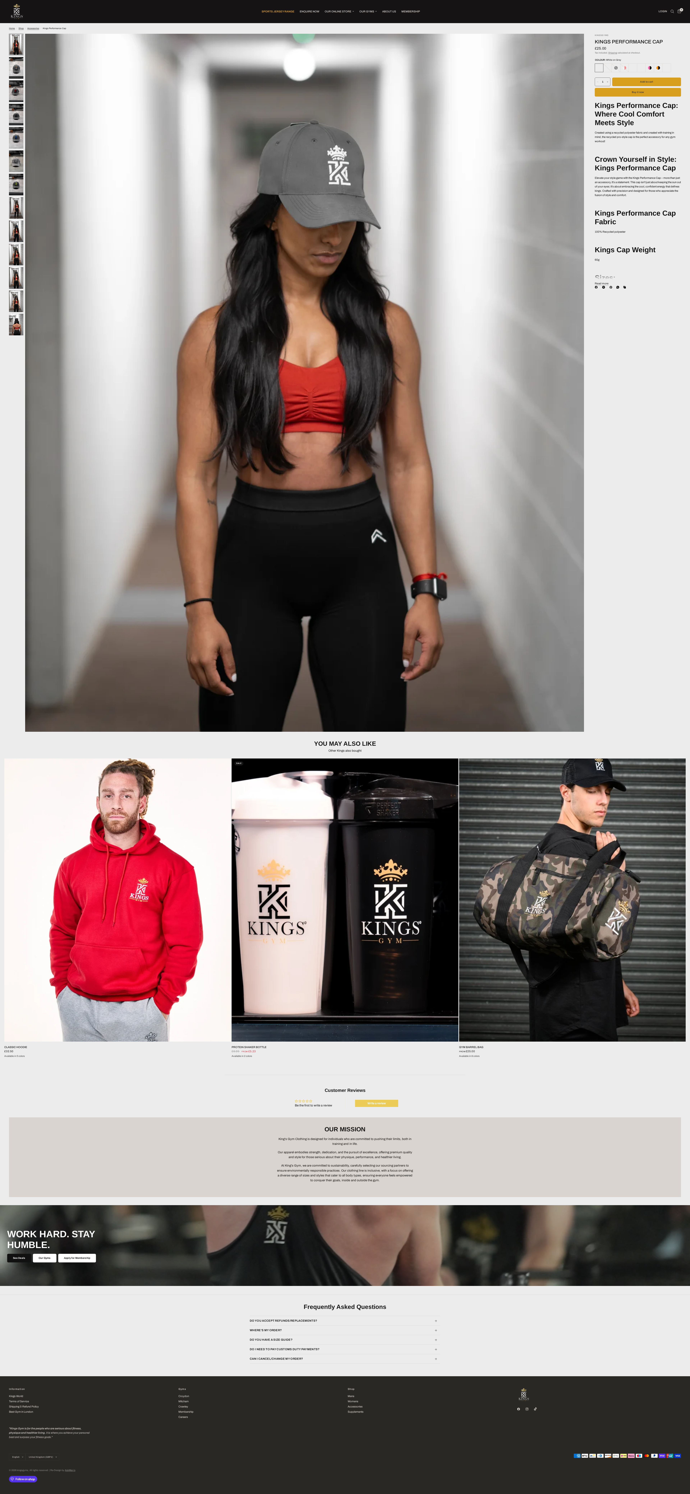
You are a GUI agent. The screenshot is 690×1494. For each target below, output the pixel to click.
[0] (678, 11)
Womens (353, 1401)
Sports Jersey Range (278, 11)
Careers (183, 1417)
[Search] (672, 11)
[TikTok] (538, 1409)
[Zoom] (576, 41)
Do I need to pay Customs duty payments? (284, 1349)
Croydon (183, 1396)
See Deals (19, 1258)
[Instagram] (529, 1409)
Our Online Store (338, 11)
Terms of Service (19, 1401)
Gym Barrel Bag (471, 1047)
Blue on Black (641, 68)
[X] (604, 287)
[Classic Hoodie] (117, 900)
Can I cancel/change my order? (276, 1358)
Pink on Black (649, 68)
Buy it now (638, 92)
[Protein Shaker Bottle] (345, 900)
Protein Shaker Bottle (249, 1047)
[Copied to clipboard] (625, 287)
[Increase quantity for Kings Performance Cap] (607, 82)
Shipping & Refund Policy (24, 1406)
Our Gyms (366, 11)
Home (12, 28)
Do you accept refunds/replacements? (283, 1320)
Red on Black (607, 68)
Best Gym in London (21, 1411)
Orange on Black (658, 68)
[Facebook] (597, 287)
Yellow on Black (624, 68)
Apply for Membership (77, 1258)
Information (17, 1389)
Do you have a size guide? (271, 1339)
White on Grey (599, 68)
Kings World (16, 1396)
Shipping (612, 53)
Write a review (376, 1103)
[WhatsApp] (618, 287)
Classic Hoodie (15, 1047)
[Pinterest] (612, 287)
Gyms (182, 1389)
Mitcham (183, 1401)
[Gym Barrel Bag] (572, 900)
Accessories (33, 28)
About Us (389, 11)
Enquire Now (309, 11)
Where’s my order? (266, 1330)
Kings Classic (633, 68)
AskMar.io (70, 1470)
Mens (351, 1396)
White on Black (666, 68)
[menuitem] (278, 11)
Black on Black (616, 68)
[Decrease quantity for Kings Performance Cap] (597, 82)
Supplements (356, 1411)
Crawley (183, 1406)
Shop (21, 28)
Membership (410, 11)
